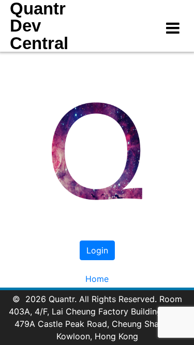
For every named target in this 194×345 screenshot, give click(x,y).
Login (97, 250)
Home (97, 279)
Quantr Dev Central (39, 26)
